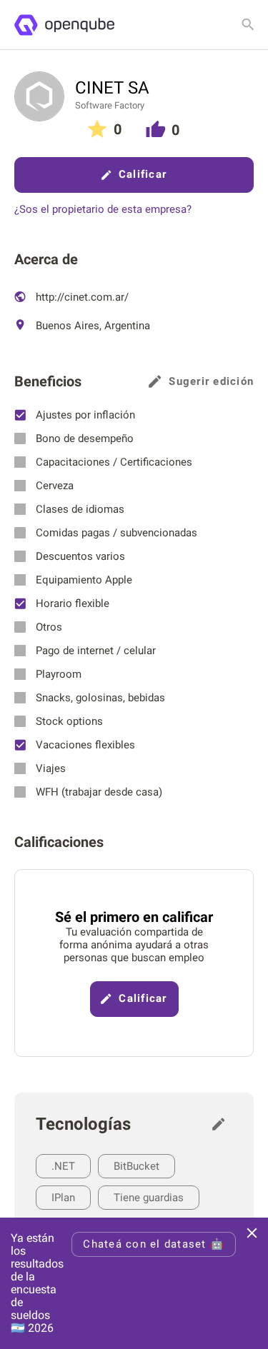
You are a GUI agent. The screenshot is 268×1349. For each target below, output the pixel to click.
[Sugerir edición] (222, 1124)
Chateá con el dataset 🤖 (153, 1244)
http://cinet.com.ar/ (81, 297)
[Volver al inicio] (64, 25)
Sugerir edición (211, 381)
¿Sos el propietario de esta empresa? (103, 210)
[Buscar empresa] (248, 24)
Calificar (143, 174)
